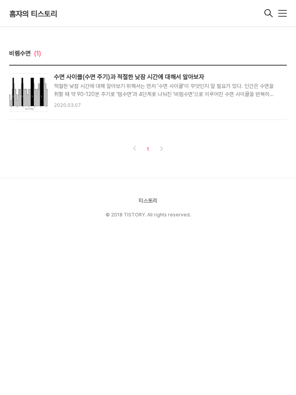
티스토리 (148, 201)
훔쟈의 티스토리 (33, 14)
